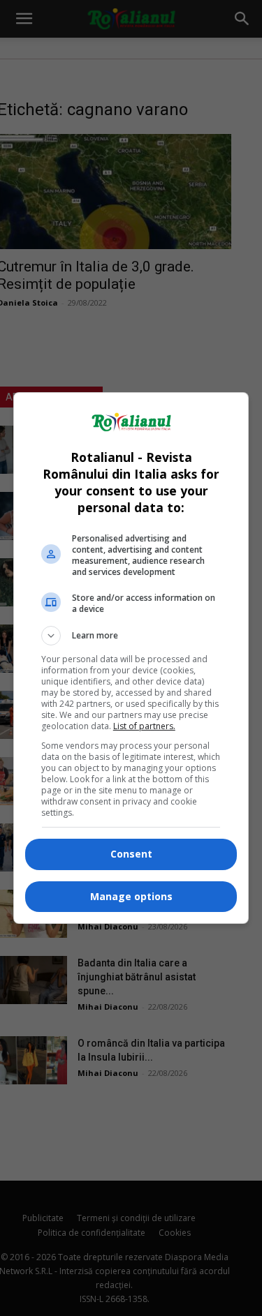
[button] (131, 635)
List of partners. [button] (144, 726)
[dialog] (131, 658)
